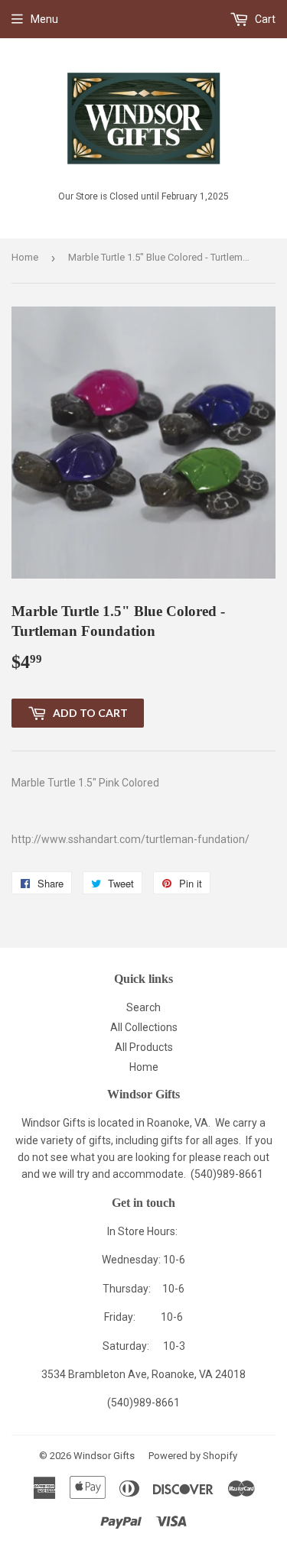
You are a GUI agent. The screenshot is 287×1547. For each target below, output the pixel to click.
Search (143, 1007)
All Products (144, 1047)
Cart (264, 19)
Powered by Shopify (192, 1455)
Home (24, 257)
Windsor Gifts (104, 1455)
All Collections (144, 1027)
